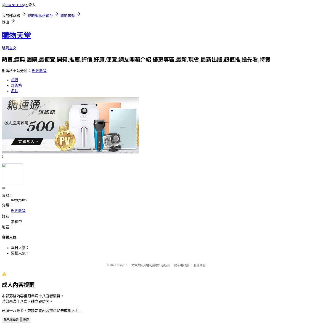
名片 (14, 91)
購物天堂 (16, 35)
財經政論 (39, 71)
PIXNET (122, 265)
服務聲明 (199, 265)
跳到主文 (9, 48)
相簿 (14, 80)
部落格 (16, 85)
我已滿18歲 (11, 320)
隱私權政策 (181, 265)
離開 (26, 320)
